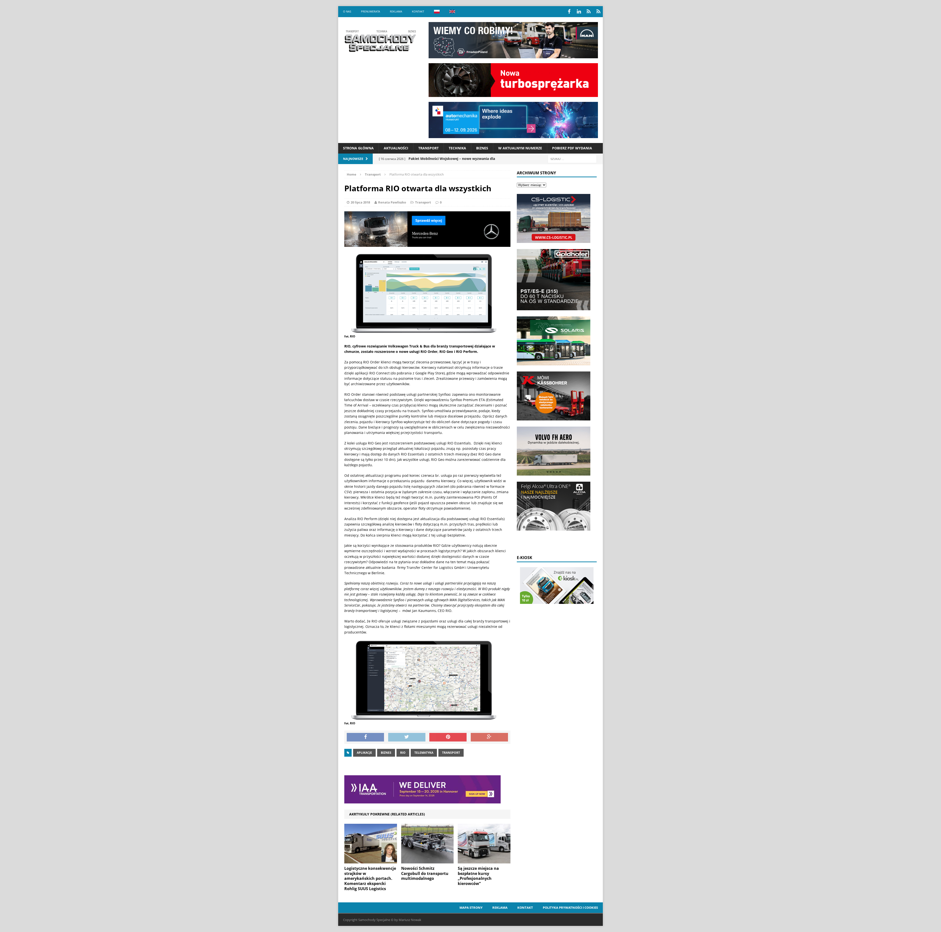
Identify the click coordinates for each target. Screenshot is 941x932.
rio (403, 753)
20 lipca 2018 (360, 202)
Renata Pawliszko (392, 202)
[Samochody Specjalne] (380, 41)
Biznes (482, 148)
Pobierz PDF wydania (572, 148)
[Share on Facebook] (365, 737)
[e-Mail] (598, 11)
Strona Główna (358, 148)
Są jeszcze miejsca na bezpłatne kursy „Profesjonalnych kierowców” (478, 876)
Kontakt (418, 11)
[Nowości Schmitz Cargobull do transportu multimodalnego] (427, 860)
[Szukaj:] (572, 158)
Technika (457, 148)
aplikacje (364, 753)
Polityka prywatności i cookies (570, 907)
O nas (347, 11)
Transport (428, 148)
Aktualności (396, 148)
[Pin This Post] (448, 737)
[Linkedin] (578, 11)
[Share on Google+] (489, 737)
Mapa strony (471, 907)
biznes (386, 753)
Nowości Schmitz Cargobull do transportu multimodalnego (424, 873)
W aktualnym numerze (520, 148)
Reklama (396, 11)
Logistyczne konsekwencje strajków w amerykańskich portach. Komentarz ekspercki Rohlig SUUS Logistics (370, 878)
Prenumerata (370, 11)
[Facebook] (569, 11)
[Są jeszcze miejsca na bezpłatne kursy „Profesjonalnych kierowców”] (484, 860)
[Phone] (588, 11)
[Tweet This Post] (406, 737)
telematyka (423, 753)
